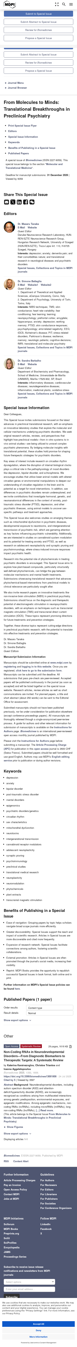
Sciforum (9, 1224)
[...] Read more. (45, 1110)
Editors (12, 131)
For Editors (46, 1189)
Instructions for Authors (35, 741)
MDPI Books (11, 1229)
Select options (13, 1282)
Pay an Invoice (12, 1185)
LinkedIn (45, 1224)
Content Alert (20, 1161)
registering (10, 666)
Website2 (46, 284)
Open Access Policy (15, 1189)
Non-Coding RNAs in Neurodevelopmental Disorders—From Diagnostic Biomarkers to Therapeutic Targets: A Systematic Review (34, 1056)
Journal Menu (14, 82)
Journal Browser (16, 87)
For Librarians (48, 1194)
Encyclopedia (11, 1247)
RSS (6, 1161)
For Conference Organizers (56, 1208)
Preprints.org (11, 1233)
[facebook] (26, 203)
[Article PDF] (70, 1046)
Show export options (18, 1020)
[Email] (7, 203)
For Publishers (49, 1198)
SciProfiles (10, 1242)
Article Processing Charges (19, 1180)
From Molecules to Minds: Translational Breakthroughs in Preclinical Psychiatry (37, 1117)
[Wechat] (32, 203)
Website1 (33, 284)
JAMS (7, 1252)
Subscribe (12, 1297)
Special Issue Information (23, 136)
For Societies (48, 1203)
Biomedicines (12, 1155)
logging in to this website (36, 666)
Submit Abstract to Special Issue (38, 22)
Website (32, 227)
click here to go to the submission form (39, 670)
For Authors (47, 1180)
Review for (38, 30)
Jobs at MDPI (11, 1198)
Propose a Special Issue (38, 38)
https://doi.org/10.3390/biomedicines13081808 (30, 1076)
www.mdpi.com (59, 662)
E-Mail (21, 227)
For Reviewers (48, 1185)
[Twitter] (13, 203)
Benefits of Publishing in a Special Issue (31, 148)
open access (41, 748)
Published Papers (18, 153)
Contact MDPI (11, 1194)
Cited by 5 (9, 1080)
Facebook (46, 1229)
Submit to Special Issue (39, 13)
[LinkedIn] (19, 203)
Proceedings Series (15, 1256)
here (17, 988)
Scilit (7, 1238)
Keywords (14, 142)
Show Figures (13, 1127)
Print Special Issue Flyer (22, 125)
